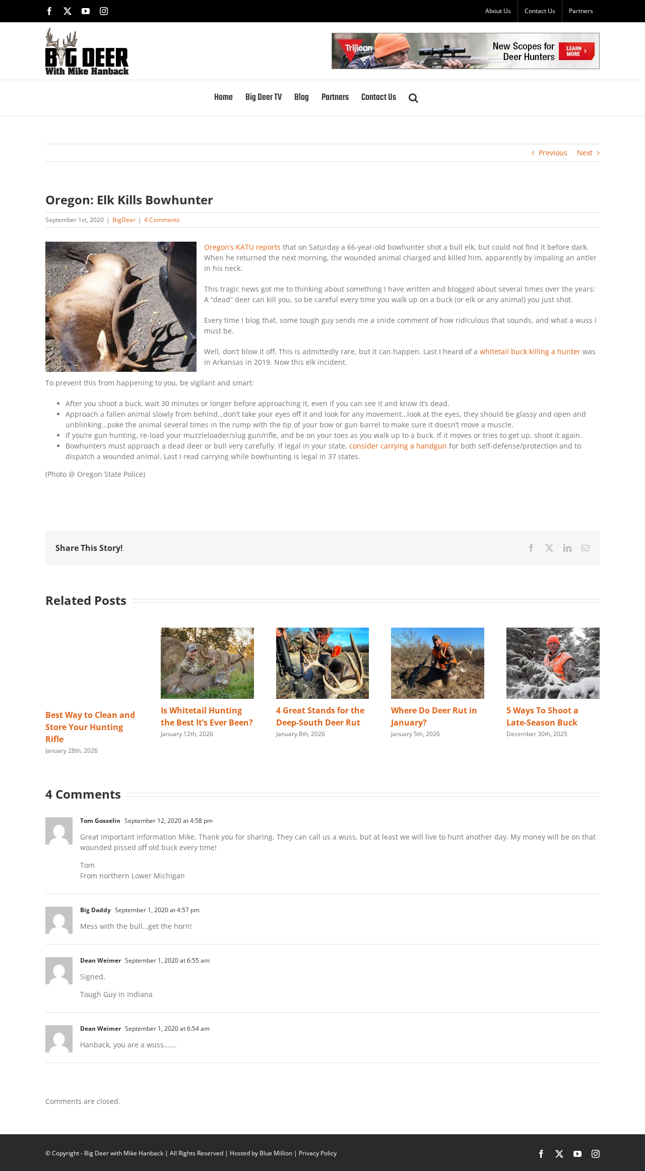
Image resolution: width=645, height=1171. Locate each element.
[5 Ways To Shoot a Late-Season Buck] (553, 632)
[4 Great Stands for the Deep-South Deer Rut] (322, 632)
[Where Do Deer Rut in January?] (437, 632)
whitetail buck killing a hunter (530, 351)
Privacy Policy (318, 1153)
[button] (413, 98)
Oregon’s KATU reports (242, 247)
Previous (553, 152)
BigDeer (124, 219)
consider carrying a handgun (397, 446)
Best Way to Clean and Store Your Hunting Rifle (90, 727)
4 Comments (162, 219)
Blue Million (276, 1153)
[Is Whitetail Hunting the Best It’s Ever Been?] (207, 632)
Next (585, 152)
